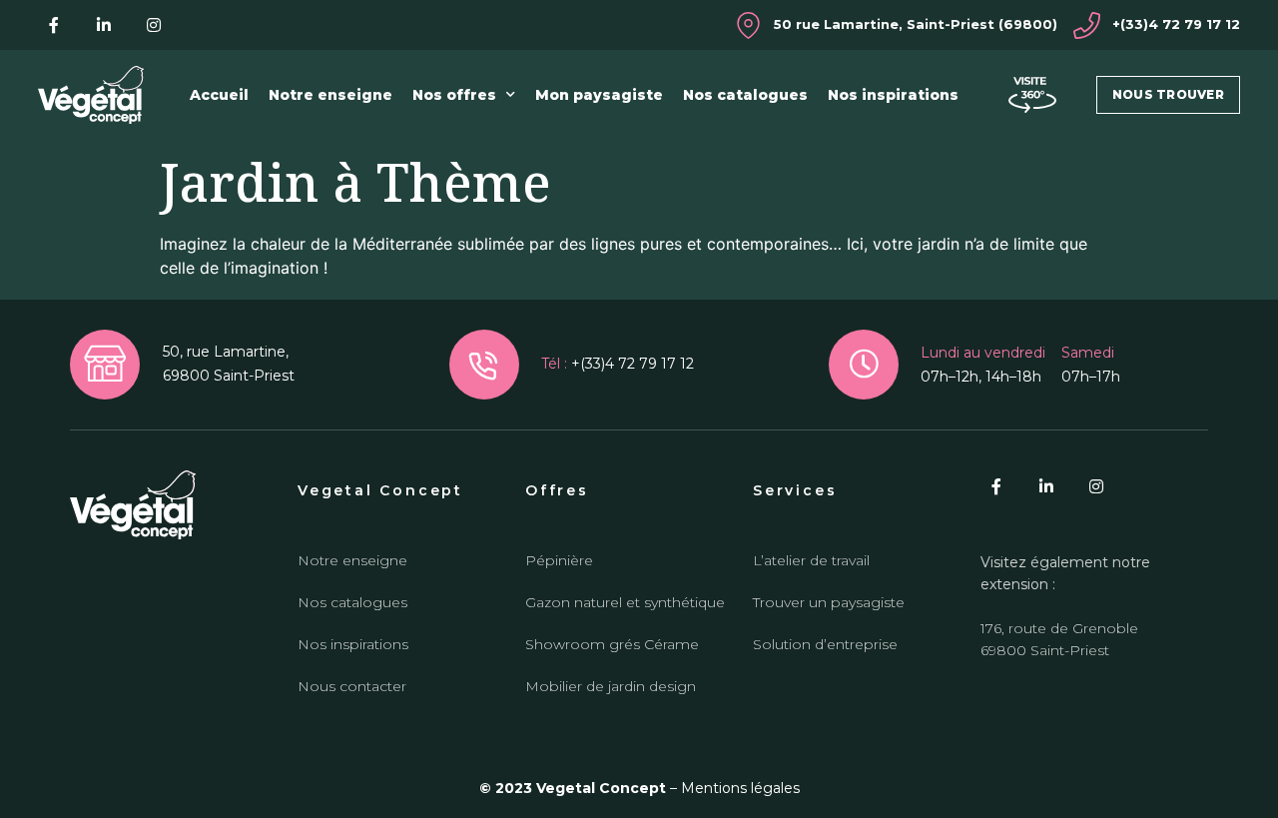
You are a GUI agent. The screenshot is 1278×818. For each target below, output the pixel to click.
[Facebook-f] (54, 25)
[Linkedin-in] (104, 25)
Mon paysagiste (599, 95)
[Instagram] (154, 25)
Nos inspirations (893, 95)
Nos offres (454, 95)
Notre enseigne (330, 95)
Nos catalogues (745, 95)
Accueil (219, 95)
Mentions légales (740, 788)
